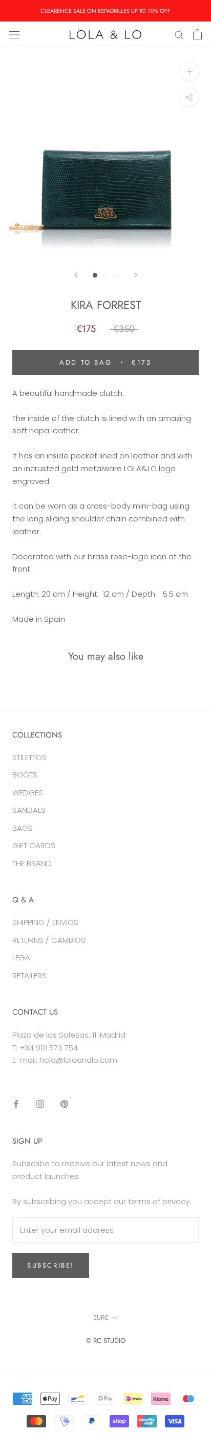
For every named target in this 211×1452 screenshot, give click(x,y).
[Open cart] (197, 34)
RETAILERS (29, 975)
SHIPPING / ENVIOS (45, 922)
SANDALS (29, 810)
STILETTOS (29, 757)
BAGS (22, 828)
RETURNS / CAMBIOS (49, 940)
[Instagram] (40, 1104)
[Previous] (75, 274)
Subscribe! (50, 1265)
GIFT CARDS (33, 845)
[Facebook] (16, 1104)
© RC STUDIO (105, 1340)
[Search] (179, 34)
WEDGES (27, 792)
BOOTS (24, 774)
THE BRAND (32, 863)
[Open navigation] (14, 34)
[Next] (135, 274)
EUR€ (101, 1317)
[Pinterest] (64, 1104)
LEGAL (22, 957)
